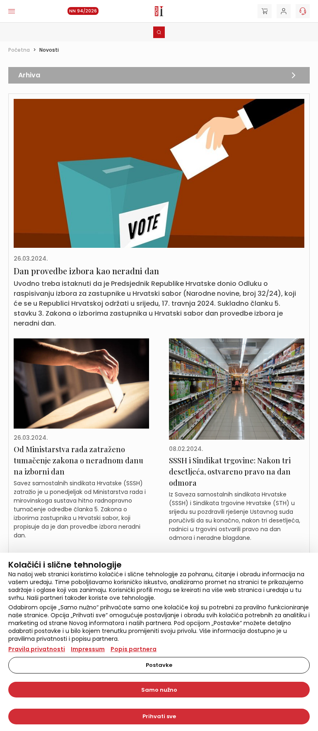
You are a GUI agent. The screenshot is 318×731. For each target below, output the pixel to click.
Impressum (88, 649)
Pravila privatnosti (36, 649)
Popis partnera (134, 649)
